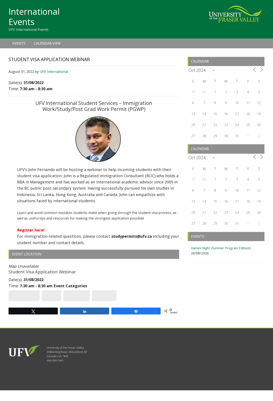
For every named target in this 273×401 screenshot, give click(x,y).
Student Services (24, 296)
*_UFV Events (104, 296)
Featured (51, 296)
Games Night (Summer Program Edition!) (221, 248)
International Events (34, 17)
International (77, 296)
